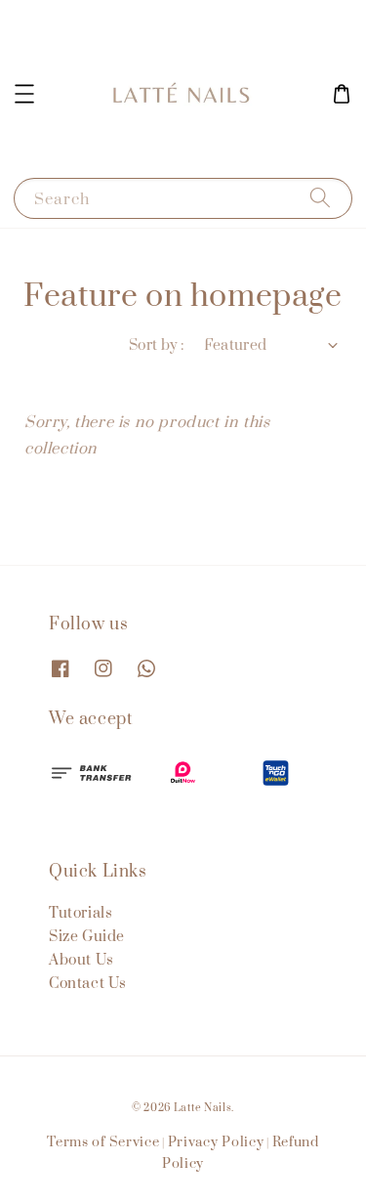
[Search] (320, 198)
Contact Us (88, 983)
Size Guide (87, 936)
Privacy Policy (216, 1142)
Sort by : (156, 345)
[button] (24, 93)
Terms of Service (103, 1142)
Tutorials (80, 913)
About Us (81, 960)
